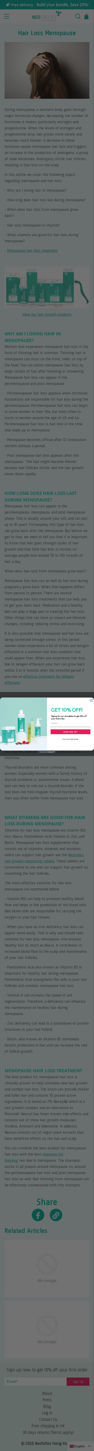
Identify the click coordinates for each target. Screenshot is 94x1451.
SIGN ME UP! (70, 732)
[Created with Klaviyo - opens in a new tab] (47, 752)
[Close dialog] (91, 700)
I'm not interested (70, 739)
